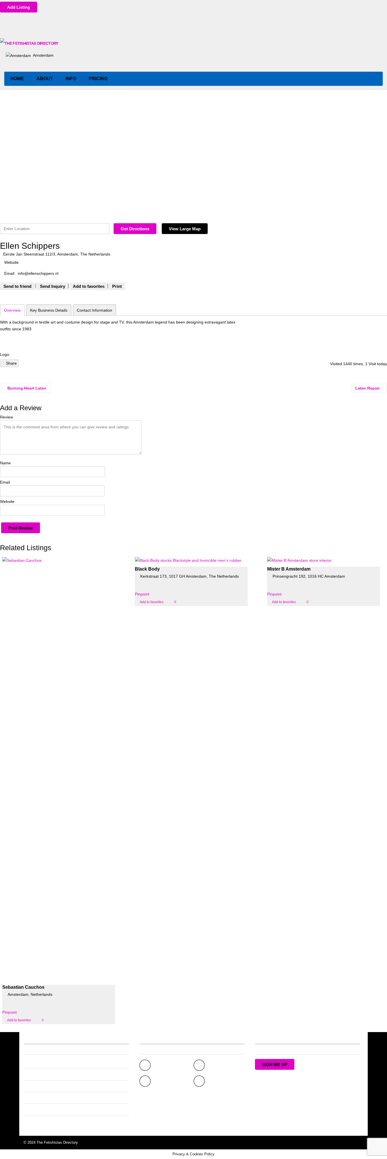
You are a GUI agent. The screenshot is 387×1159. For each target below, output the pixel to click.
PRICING (98, 78)
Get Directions (135, 228)
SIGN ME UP (274, 1064)
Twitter (214, 1065)
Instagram (217, 1081)
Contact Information (94, 310)
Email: (9, 273)
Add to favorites (19, 1020)
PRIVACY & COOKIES (43, 1109)
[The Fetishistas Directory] (30, 43)
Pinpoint (9, 1012)
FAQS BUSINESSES (42, 1086)
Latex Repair (368, 388)
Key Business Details (48, 310)
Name (5, 463)
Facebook (162, 1065)
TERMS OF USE (39, 1121)
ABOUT (45, 78)
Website (7, 501)
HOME (17, 78)
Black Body (147, 569)
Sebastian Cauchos (23, 987)
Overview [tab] (12, 310)
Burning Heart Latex (26, 388)
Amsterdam (43, 55)
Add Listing (18, 7)
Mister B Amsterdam (289, 569)
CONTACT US (36, 1098)
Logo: (5, 354)
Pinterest (161, 1081)
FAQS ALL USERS (40, 1074)
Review (6, 417)
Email (5, 482)
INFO (70, 78)
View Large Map (185, 228)
